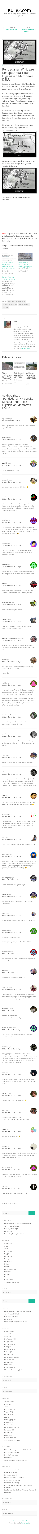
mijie (3, 795)
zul (3, 584)
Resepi (6, 1277)
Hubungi (14, 1475)
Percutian (7, 1272)
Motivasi (7, 1264)
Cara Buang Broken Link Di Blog (29, 30)
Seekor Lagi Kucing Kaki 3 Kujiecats (15, 1234)
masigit (6, 1485)
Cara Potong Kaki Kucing (12, 1226)
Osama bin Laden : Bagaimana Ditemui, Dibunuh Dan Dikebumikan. (8, 265)
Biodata (17, 1470)
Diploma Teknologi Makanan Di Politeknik (17, 1223)
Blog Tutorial (8, 1251)
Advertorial (8, 1243)
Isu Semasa (6, 66)
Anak (6, 1246)
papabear (5, 734)
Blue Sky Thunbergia (11, 1229)
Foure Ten (7, 1472)
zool (3, 971)
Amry (3, 755)
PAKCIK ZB (5, 1093)
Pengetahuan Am (10, 1269)
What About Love (11, 29)
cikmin (4, 1129)
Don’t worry (8, 1231)
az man (4, 565)
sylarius (4, 772)
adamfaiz (5, 619)
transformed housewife (9, 715)
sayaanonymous (7, 1028)
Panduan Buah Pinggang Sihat (11, 638)
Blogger (6, 1254)
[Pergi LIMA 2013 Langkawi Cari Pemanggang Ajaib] (25, 257)
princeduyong (6, 878)
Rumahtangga (9, 1279)
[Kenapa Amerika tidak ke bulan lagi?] (10, 286)
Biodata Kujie (25, 348)
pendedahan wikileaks (10, 304)
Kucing (6, 1259)
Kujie (15, 322)
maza (4, 660)
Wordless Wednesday (11, 1282)
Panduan (7, 1267)
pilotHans (5, 438)
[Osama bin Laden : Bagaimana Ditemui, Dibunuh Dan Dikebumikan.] (9, 257)
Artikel (6, 1249)
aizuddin (4, 463)
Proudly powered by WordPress (19, 1521)
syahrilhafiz (5, 1009)
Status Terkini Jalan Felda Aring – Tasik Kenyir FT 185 (7, 377)
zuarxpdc (5, 895)
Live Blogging (8, 1261)
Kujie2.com (19, 10)
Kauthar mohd (9, 1490)
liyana (4, 1146)
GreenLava (5, 814)
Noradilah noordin (10, 1477)
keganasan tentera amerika (16, 301)
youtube (5, 307)
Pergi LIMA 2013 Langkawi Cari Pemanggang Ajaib (25, 264)
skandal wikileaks (24, 304)
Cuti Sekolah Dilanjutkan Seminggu (19, 375)
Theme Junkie (25, 1523)
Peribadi (7, 1274)
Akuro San (5, 854)
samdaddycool (6, 603)
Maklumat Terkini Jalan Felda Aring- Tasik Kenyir (31, 376)
